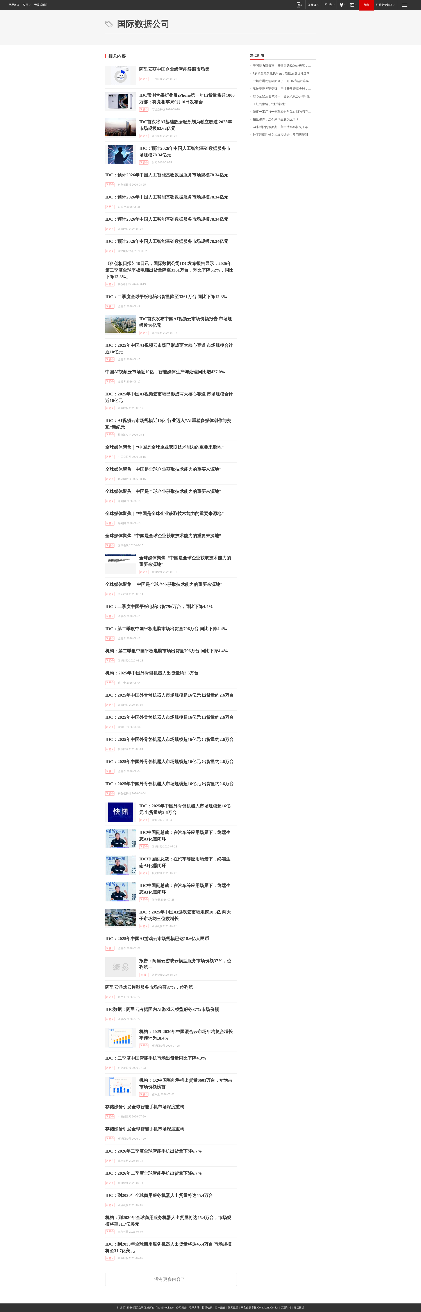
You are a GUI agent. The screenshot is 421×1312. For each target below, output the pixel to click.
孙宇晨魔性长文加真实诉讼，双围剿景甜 (280, 134)
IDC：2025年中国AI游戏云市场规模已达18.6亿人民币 (157, 938)
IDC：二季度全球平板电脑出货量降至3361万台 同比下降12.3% (166, 296)
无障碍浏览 (40, 4)
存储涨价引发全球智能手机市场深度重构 (144, 1106)
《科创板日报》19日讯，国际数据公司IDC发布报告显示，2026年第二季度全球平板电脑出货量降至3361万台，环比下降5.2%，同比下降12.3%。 (169, 270)
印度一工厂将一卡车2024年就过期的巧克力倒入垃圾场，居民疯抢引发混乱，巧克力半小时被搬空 (284, 111)
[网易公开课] (313, 4)
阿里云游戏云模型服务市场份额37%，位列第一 (151, 987)
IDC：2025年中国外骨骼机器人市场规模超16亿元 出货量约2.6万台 (169, 695)
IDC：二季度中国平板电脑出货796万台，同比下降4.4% (159, 606)
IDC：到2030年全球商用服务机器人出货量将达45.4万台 (159, 1195)
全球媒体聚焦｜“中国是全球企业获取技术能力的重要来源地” (164, 447)
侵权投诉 (299, 1307)
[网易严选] (329, 4)
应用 (25, 4)
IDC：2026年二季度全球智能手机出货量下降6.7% (153, 1151)
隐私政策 (233, 1307)
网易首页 (14, 4)
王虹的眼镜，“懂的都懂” (269, 104)
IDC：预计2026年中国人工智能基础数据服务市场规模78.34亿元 (166, 174)
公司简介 (181, 1307)
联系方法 (194, 1307)
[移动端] (299, 4)
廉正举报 (286, 1307)
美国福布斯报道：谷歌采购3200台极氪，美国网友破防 (284, 65)
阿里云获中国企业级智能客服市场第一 (176, 69)
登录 (366, 4)
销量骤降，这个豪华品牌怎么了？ (276, 119)
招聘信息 (207, 1307)
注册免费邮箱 (384, 4)
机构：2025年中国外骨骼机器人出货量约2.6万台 (151, 672)
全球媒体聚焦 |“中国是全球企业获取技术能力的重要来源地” (163, 469)
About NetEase (165, 1307)
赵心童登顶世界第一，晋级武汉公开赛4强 (281, 96)
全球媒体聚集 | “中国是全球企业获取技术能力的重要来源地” (163, 584)
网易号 (144, 78)
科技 (143, 974)
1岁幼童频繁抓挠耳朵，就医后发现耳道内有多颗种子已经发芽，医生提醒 (284, 73)
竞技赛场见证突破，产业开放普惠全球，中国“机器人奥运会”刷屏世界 (284, 88)
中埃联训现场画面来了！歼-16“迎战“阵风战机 (284, 81)
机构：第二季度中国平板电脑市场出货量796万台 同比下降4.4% (166, 650)
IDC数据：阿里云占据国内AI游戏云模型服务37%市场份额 (162, 1009)
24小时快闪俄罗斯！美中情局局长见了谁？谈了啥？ (284, 127)
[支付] (342, 4)
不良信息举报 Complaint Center (259, 1307)
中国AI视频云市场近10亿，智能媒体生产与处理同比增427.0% (165, 371)
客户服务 (220, 1307)
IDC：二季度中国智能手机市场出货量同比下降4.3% (155, 1058)
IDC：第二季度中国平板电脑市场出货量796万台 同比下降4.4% (166, 628)
